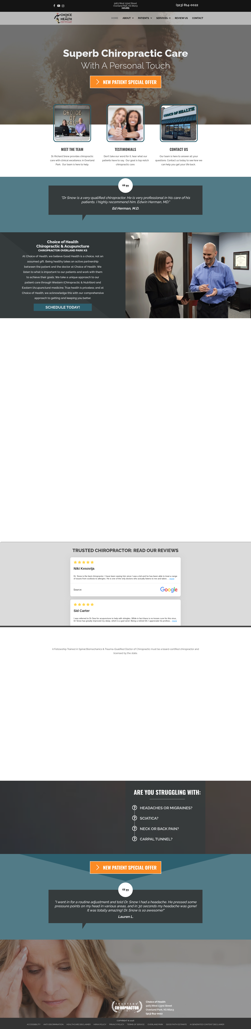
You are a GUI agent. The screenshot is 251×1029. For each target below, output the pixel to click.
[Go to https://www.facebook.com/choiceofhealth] (54, 6)
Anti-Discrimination (53, 1024)
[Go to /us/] (72, 136)
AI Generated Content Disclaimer (207, 1024)
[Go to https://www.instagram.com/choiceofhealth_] (63, 6)
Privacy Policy (116, 1024)
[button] (63, 307)
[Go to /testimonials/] (125, 136)
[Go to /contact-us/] (178, 136)
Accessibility (33, 1024)
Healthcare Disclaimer (78, 1024)
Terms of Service (136, 1024)
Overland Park (155, 1024)
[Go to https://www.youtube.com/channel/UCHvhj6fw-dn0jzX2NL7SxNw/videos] (58, 6)
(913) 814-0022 (187, 5)
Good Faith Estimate (176, 1024)
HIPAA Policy (100, 1024)
